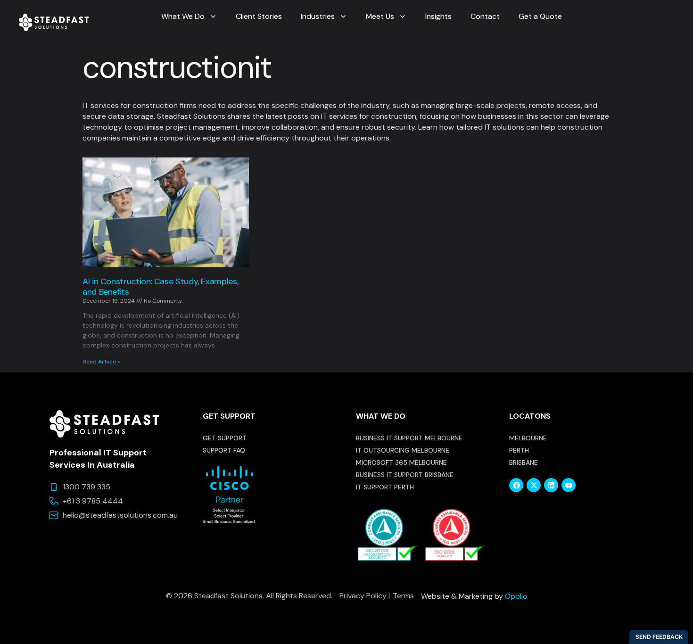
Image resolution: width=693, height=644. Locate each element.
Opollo (516, 596)
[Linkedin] (551, 485)
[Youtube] (568, 485)
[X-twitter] (534, 485)
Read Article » (101, 361)
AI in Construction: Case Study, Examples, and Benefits (160, 286)
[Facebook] (516, 485)
